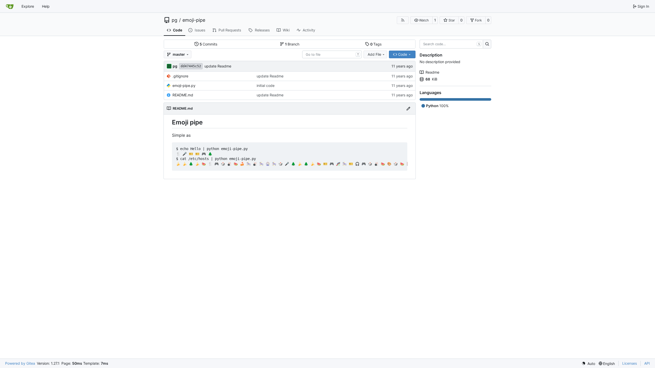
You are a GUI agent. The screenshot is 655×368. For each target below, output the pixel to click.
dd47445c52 (191, 66)
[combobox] (332, 54)
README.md (182, 95)
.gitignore (180, 76)
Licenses (629, 363)
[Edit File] (408, 108)
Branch (292, 44)
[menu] (588, 363)
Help (46, 6)
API (647, 363)
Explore (27, 6)
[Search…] (487, 44)
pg (174, 20)
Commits (208, 44)
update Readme (217, 66)
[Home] (10, 6)
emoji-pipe (193, 20)
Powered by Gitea (20, 363)
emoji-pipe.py (183, 85)
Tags (376, 44)
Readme (432, 72)
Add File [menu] (374, 54)
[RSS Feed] (403, 20)
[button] (421, 20)
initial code (266, 85)
